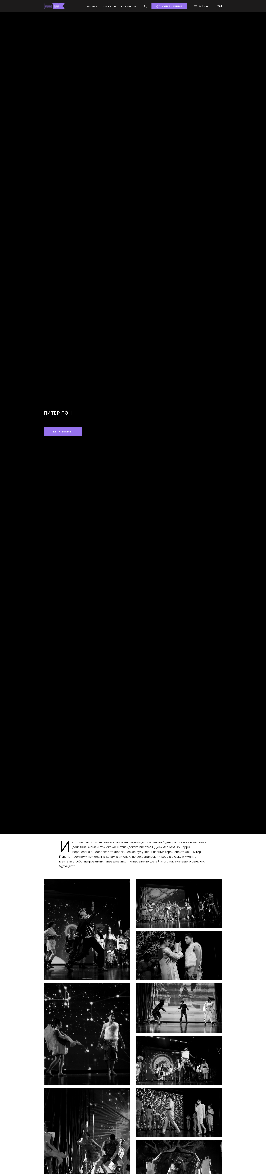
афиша (92, 6)
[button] (145, 6)
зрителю (109, 6)
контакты (128, 6)
